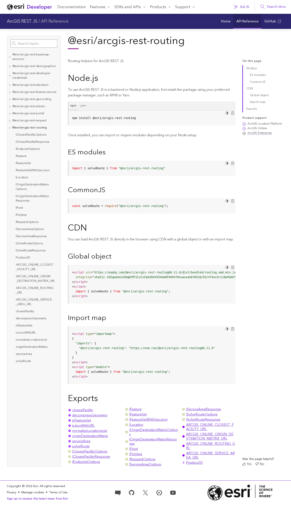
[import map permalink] (109, 318)
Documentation (71, 7)
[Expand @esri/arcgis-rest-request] (9, 120)
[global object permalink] (115, 257)
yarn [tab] (83, 105)
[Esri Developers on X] (145, 492)
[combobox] (34, 43)
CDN (249, 88)
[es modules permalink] (109, 152)
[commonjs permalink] (108, 190)
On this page (251, 61)
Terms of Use (58, 492)
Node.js (251, 68)
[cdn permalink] (90, 228)
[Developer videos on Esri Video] (159, 492)
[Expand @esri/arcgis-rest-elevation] (9, 85)
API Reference (54, 21)
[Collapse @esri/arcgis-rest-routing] (9, 127)
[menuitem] (225, 21)
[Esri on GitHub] (131, 492)
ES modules (258, 75)
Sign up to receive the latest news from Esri (37, 498)
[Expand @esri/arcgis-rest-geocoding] (9, 99)
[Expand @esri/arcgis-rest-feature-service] (9, 92)
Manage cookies (32, 492)
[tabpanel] (151, 117)
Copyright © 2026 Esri (22, 486)
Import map (258, 102)
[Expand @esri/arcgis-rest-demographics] (9, 66)
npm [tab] (73, 105)
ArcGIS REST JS (22, 21)
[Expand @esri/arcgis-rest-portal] (9, 113)
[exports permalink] (101, 399)
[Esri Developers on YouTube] (173, 492)
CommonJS (258, 82)
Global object (259, 95)
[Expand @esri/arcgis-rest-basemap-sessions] (9, 57)
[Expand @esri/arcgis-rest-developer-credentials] (9, 76)
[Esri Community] (118, 492)
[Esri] (240, 492)
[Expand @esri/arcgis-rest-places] (9, 106)
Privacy (11, 492)
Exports (251, 108)
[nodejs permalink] (101, 79)
